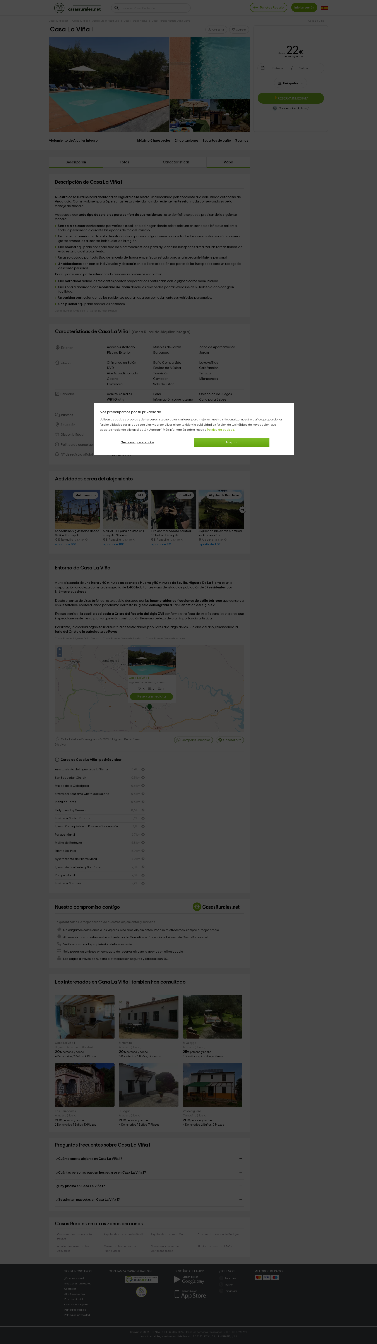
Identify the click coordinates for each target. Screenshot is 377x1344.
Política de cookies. (221, 429)
